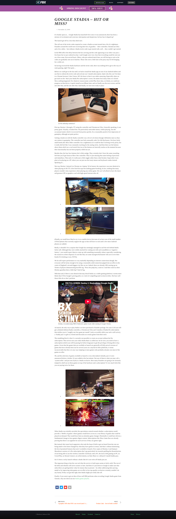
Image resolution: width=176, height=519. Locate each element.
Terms (132, 514)
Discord (79, 514)
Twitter (84, 514)
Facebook (90, 514)
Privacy (138, 514)
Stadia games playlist (82, 478)
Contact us (97, 514)
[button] (97, 8)
